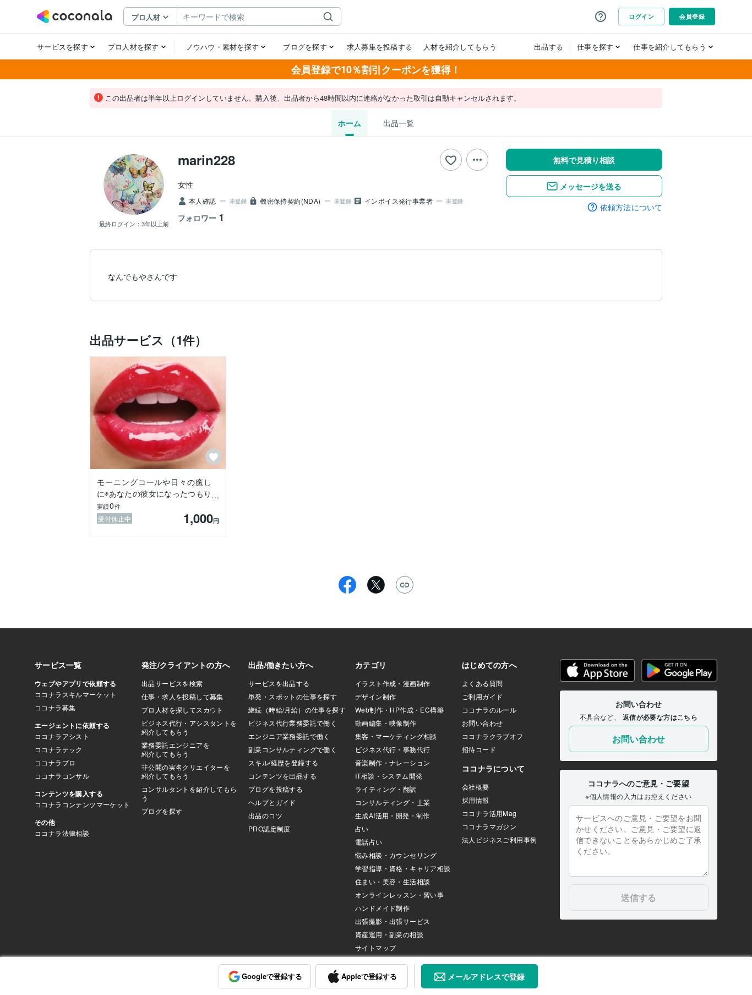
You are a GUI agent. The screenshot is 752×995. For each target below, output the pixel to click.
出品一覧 (398, 122)
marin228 (206, 159)
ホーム (349, 122)
